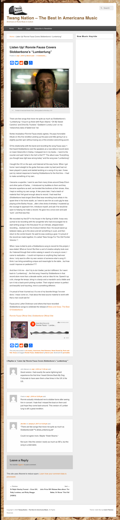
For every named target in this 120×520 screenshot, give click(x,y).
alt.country (28, 350)
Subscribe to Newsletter (43, 28)
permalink (66, 353)
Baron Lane (30, 56)
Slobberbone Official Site (43, 315)
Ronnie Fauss (29, 353)
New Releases (46, 350)
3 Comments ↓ (41, 56)
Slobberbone (39, 353)
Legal (28, 28)
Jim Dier (23, 424)
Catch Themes (108, 510)
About (20, 28)
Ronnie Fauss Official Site (20, 315)
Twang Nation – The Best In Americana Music (52, 18)
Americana (37, 350)
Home (11, 28)
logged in (21, 465)
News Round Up (57, 350)
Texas (15, 353)
